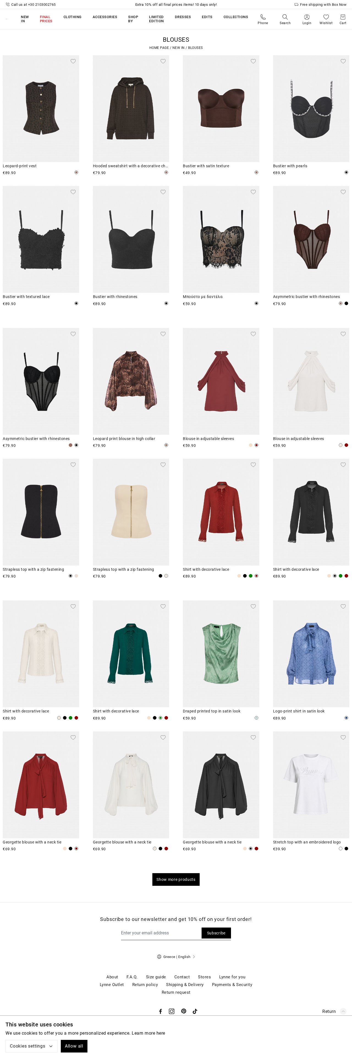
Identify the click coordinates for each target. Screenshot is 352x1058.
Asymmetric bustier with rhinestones (306, 296)
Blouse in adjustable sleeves (208, 438)
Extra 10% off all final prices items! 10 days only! (176, 4)
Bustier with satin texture (206, 166)
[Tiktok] (195, 1011)
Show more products (176, 879)
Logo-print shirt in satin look (299, 711)
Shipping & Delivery (185, 984)
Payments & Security (232, 984)
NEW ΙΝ (178, 48)
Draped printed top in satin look (211, 711)
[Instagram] (171, 1011)
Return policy (145, 984)
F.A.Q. (132, 977)
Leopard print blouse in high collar (124, 438)
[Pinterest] (184, 1011)
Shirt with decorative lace (206, 569)
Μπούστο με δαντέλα (202, 296)
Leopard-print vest (20, 166)
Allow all (74, 1046)
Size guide (156, 977)
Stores (204, 977)
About (112, 977)
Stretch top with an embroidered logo (307, 842)
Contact (182, 977)
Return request (176, 992)
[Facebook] (160, 1011)
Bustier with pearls (290, 166)
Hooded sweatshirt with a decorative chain (131, 166)
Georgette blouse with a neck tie (32, 842)
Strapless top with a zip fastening (33, 569)
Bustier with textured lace (26, 296)
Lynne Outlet (112, 984)
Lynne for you (232, 977)
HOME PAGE (159, 48)
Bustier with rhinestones (115, 296)
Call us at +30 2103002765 (33, 4)
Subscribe (216, 933)
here (160, 1033)
